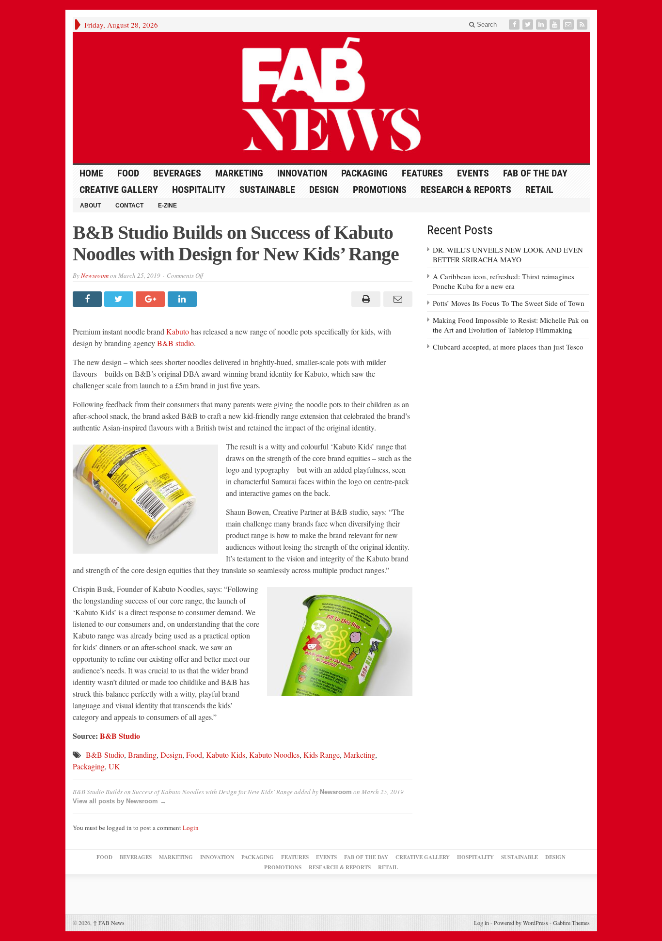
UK (114, 766)
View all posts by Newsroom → (119, 801)
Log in (481, 922)
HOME (91, 173)
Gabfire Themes (571, 922)
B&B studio (175, 343)
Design (324, 189)
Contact (129, 205)
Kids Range (321, 755)
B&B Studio (105, 755)
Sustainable (267, 189)
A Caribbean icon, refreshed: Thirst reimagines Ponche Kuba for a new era (503, 281)
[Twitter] (529, 24)
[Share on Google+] (151, 299)
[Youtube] (556, 24)
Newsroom (95, 275)
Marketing (239, 173)
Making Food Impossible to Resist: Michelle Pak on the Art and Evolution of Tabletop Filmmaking (511, 325)
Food (128, 173)
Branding (142, 755)
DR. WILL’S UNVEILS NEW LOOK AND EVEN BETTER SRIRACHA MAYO (508, 254)
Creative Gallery (118, 189)
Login (191, 827)
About (90, 205)
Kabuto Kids (225, 755)
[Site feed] (583, 24)
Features (422, 173)
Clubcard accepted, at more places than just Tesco (508, 346)
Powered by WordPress (521, 922)
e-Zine (167, 205)
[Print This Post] (364, 299)
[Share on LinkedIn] (183, 299)
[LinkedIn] (542, 24)
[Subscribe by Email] (569, 24)
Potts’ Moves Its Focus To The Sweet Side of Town (508, 303)
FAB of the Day (535, 173)
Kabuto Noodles (274, 755)
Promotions (380, 189)
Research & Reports (466, 189)
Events (473, 173)
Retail (539, 189)
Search (486, 24)
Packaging (364, 173)
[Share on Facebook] (88, 299)
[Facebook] (515, 24)
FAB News (109, 922)
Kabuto (177, 331)
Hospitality (198, 189)
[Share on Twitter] (120, 299)
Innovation (302, 173)
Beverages (177, 173)
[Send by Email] (396, 299)
